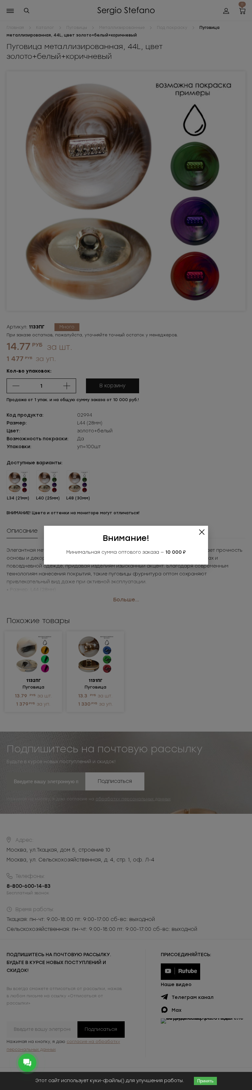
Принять (205, 1080)
